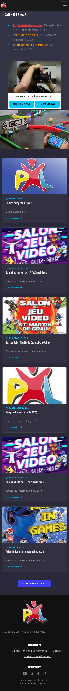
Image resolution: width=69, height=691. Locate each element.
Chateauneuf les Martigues (30, 45)
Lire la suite (12, 217)
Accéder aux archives (34, 583)
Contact (58, 651)
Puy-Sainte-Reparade (27, 25)
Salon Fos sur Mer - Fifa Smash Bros (25, 482)
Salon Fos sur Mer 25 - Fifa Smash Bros (26, 272)
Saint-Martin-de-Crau (26, 35)
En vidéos (49, 104)
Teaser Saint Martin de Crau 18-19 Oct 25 (28, 342)
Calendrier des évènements (29, 651)
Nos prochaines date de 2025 (21, 412)
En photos (23, 104)
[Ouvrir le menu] (64, 5)
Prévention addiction (37, 656)
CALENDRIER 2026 (15, 15)
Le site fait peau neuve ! (19, 203)
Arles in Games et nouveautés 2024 (25, 552)
